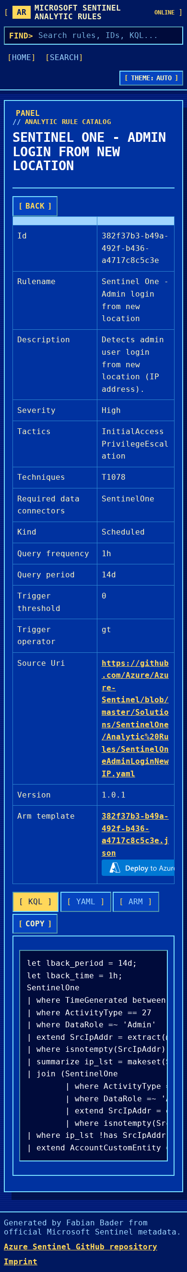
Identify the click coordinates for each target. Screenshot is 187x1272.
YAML (85, 901)
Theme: (151, 78)
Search (64, 57)
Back (35, 206)
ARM (136, 901)
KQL (35, 901)
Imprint (20, 1261)
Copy (35, 923)
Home (21, 57)
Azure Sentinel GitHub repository (80, 1246)
